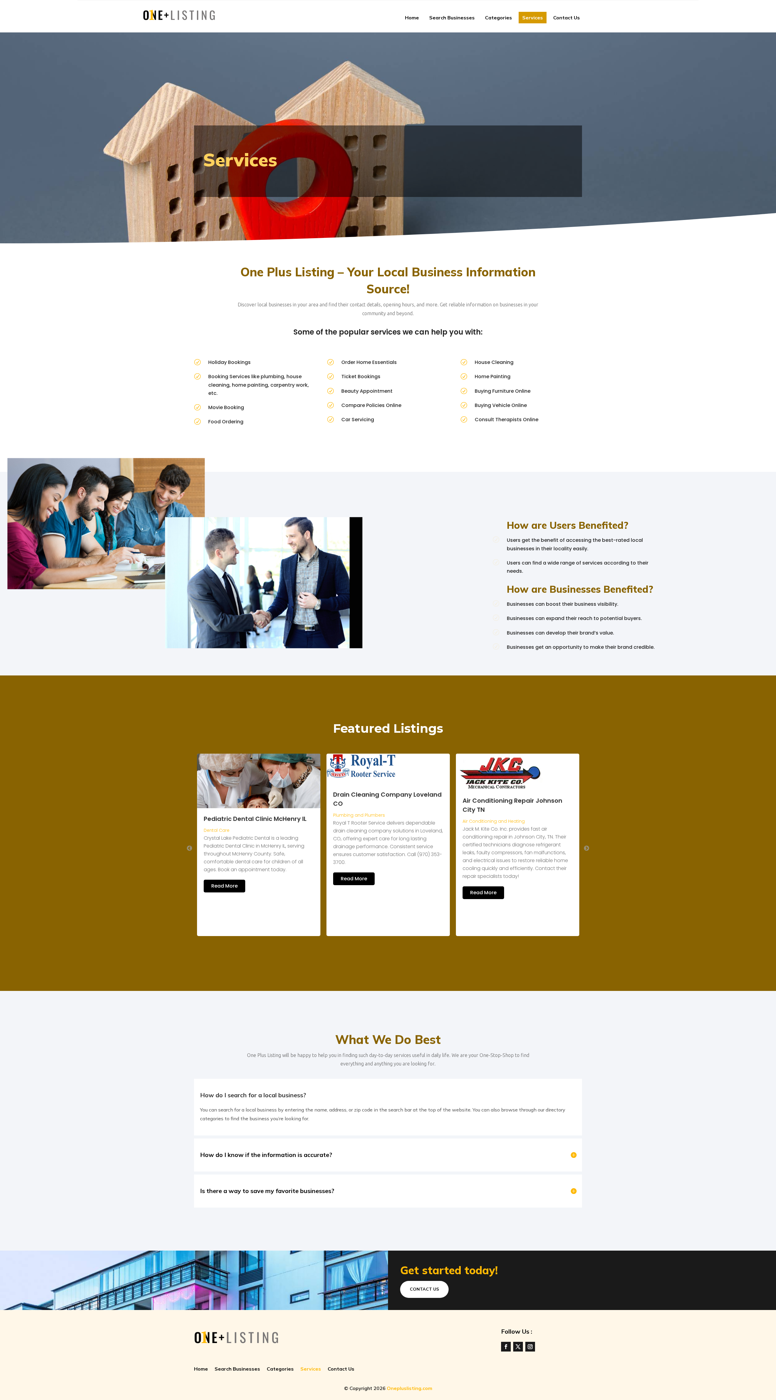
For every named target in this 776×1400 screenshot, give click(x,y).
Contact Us (566, 18)
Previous (189, 848)
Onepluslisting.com (409, 1388)
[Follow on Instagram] (530, 1347)
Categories (498, 18)
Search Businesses (452, 18)
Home (412, 18)
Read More (224, 878)
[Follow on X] (518, 1347)
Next (587, 848)
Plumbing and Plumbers (230, 815)
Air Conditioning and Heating (364, 821)
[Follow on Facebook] (506, 1347)
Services (532, 18)
